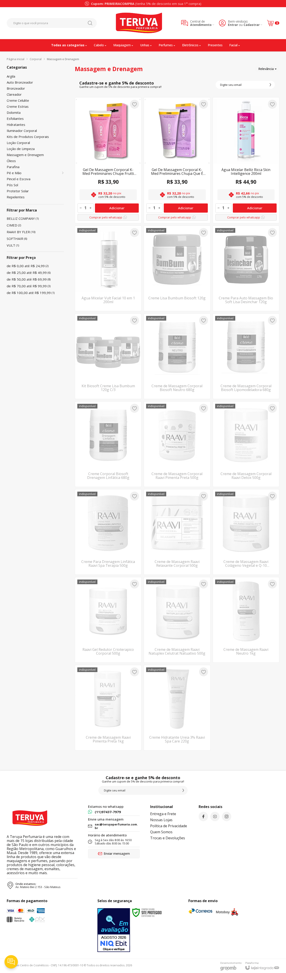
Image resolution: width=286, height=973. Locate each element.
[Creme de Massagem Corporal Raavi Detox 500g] (246, 444)
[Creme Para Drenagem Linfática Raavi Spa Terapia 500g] (108, 532)
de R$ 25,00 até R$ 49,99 (28, 272)
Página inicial (15, 59)
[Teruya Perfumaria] (139, 23)
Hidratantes (16, 125)
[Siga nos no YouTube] (215, 816)
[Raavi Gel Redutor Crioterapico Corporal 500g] (108, 619)
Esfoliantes (15, 119)
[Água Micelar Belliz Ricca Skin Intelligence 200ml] (246, 160)
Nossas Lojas (161, 819)
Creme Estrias (18, 106)
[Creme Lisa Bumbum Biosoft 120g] (177, 268)
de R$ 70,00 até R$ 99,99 (28, 286)
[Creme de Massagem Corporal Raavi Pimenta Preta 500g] (177, 444)
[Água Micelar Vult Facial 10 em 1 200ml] (108, 268)
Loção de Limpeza (21, 149)
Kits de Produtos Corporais (28, 137)
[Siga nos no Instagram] (226, 816)
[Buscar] (90, 23)
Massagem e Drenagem (25, 155)
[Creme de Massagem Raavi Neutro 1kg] (246, 619)
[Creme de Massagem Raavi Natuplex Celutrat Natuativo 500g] (177, 619)
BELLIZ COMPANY (23, 218)
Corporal (36, 59)
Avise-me (108, 302)
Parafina (13, 167)
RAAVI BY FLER (21, 232)
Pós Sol (12, 185)
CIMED (14, 225)
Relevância (266, 69)
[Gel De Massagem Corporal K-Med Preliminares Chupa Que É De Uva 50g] (177, 160)
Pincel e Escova (18, 179)
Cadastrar (252, 24)
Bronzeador (16, 88)
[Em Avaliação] (113, 930)
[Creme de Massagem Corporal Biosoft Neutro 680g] (177, 356)
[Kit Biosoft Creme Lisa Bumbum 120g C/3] (108, 356)
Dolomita (14, 112)
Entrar (233, 24)
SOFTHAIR (17, 238)
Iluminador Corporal (22, 131)
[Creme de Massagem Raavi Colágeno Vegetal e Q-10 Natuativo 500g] (246, 532)
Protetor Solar (18, 191)
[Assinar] (270, 85)
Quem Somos (161, 831)
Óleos (11, 161)
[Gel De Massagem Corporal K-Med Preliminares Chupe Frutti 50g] (108, 160)
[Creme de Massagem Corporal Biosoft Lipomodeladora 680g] (246, 356)
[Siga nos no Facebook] (203, 816)
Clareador (14, 94)
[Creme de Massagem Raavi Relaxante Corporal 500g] (177, 532)
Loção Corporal (18, 143)
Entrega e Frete (163, 813)
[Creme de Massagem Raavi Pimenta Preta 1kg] (108, 707)
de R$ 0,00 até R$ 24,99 (27, 266)
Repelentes (16, 197)
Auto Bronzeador (20, 82)
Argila (11, 76)
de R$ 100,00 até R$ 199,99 (31, 292)
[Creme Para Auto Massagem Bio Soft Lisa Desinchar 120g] (246, 268)
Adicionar (116, 208)
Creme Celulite (18, 100)
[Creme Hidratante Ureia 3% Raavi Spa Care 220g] (177, 707)
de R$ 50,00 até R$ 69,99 (28, 279)
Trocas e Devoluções (167, 838)
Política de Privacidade (168, 825)
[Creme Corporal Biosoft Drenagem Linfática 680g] (108, 444)
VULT (13, 245)
